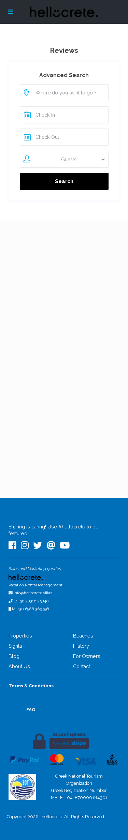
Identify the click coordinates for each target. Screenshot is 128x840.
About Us (19, 666)
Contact (81, 666)
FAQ (30, 709)
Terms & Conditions (31, 685)
